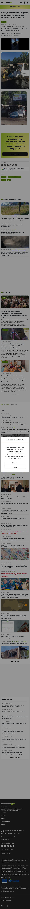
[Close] (25, 440)
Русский (15, 467)
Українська (15, 462)
